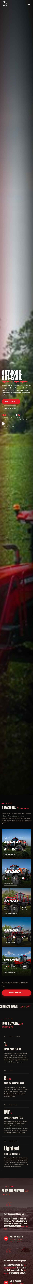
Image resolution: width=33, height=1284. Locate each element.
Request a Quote (10, 408)
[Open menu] (29, 4)
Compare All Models (16, 993)
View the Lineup (11, 401)
